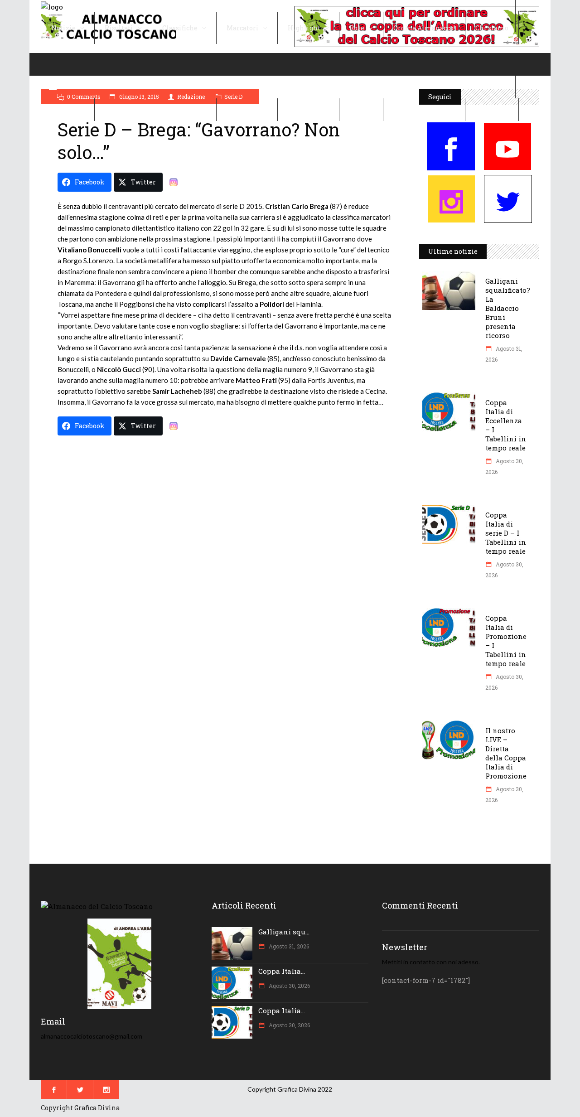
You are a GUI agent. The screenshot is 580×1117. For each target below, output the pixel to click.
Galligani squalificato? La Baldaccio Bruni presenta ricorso (507, 308)
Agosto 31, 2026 (288, 946)
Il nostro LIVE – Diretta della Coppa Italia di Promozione (506, 753)
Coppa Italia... (281, 971)
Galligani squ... (283, 931)
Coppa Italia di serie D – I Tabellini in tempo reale (505, 533)
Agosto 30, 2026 (288, 985)
